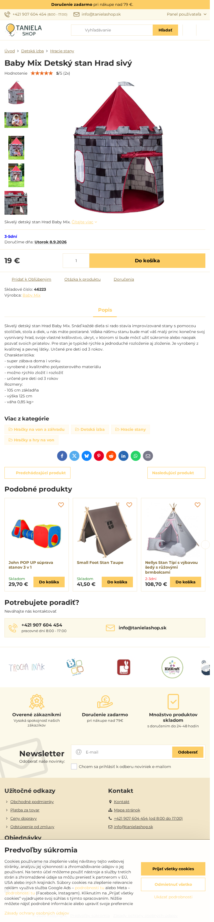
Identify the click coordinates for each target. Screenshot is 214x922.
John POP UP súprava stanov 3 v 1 (31, 565)
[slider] (42, 73)
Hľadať (165, 30)
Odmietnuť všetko (173, 884)
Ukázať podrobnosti (173, 896)
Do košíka (147, 260)
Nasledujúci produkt (173, 472)
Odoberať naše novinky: (42, 761)
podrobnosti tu (89, 887)
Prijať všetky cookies (173, 868)
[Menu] (203, 30)
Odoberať (188, 752)
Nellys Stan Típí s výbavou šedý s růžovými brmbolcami (171, 567)
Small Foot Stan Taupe (100, 562)
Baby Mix (31, 295)
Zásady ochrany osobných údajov (36, 913)
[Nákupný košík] (189, 30)
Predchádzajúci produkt (41, 472)
